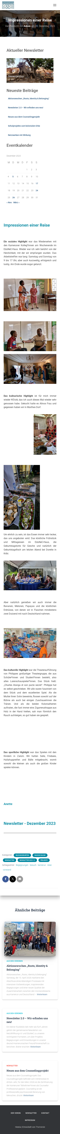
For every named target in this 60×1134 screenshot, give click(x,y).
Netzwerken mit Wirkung (19, 135)
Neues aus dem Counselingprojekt (24, 117)
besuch (33, 865)
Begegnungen (22, 865)
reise (49, 865)
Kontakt (45, 1113)
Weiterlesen (42, 994)
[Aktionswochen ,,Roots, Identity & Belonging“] (30, 939)
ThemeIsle (40, 1127)
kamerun (42, 865)
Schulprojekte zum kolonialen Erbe (24, 126)
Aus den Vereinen (15, 961)
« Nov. (9, 202)
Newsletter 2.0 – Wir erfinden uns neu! (25, 107)
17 (37, 183)
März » (16, 202)
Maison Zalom (40, 855)
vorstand (7, 870)
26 (13, 197)
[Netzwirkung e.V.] (9, 5)
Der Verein (16, 1113)
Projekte (44, 860)
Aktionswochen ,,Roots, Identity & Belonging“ (28, 98)
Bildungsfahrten (22, 855)
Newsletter (9, 860)
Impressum (30, 1120)
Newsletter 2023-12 (27, 860)
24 (37, 190)
